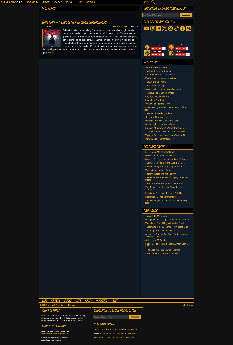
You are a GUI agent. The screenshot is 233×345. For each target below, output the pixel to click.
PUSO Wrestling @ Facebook (103, 337)
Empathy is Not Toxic (155, 100)
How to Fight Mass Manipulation (160, 124)
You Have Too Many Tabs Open (159, 93)
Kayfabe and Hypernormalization (160, 78)
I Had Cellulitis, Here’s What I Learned (162, 250)
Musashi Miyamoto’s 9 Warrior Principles (164, 128)
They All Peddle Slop (155, 85)
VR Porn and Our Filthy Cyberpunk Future (164, 183)
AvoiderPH (113, 333)
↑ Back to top (188, 305)
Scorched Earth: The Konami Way (160, 174)
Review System (52, 334)
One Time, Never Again (156, 117)
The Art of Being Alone (155, 82)
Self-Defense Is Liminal (156, 67)
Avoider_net (104, 333)
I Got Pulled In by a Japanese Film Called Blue (166, 227)
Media (69, 2)
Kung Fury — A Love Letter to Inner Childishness (73, 23)
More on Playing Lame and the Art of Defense (166, 159)
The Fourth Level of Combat (158, 71)
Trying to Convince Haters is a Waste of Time (166, 135)
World (45, 2)
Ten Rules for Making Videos (158, 113)
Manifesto (101, 301)
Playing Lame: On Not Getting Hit (160, 155)
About (114, 301)
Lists (78, 301)
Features (117, 27)
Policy (88, 301)
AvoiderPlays (122, 333)
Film (125, 27)
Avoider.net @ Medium (101, 329)
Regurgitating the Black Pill (158, 96)
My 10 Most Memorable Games (160, 152)
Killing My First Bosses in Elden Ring (162, 253)
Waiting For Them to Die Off (158, 104)
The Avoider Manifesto (156, 216)
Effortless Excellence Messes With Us (163, 193)
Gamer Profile (63, 334)
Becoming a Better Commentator (160, 197)
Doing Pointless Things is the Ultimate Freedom (167, 219)
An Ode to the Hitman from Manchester (163, 89)
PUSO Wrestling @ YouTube (124, 337)
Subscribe (186, 15)
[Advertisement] (167, 275)
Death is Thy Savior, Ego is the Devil (161, 121)
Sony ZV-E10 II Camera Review (159, 139)
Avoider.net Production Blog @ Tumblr (123, 329)
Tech (78, 2)
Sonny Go (50, 27)
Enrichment (31, 2)
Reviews (55, 301)
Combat (57, 2)
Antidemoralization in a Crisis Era (160, 74)
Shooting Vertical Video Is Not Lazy (161, 230)
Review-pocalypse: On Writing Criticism (163, 166)
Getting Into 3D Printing (156, 240)
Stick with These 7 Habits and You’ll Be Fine (165, 131)
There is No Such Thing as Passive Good (164, 223)
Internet (90, 2)
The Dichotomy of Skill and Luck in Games (165, 163)
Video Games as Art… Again (158, 170)
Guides (67, 301)
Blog (44, 301)
